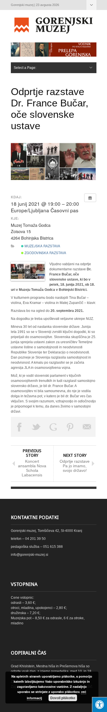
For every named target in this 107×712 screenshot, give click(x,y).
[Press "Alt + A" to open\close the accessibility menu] (99, 704)
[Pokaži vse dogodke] (90, 198)
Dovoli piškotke (62, 697)
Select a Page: (91, 5)
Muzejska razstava (42, 246)
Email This (87, 427)
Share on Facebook (19, 427)
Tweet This (36, 427)
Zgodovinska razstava (45, 252)
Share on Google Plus (53, 427)
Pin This (70, 427)
